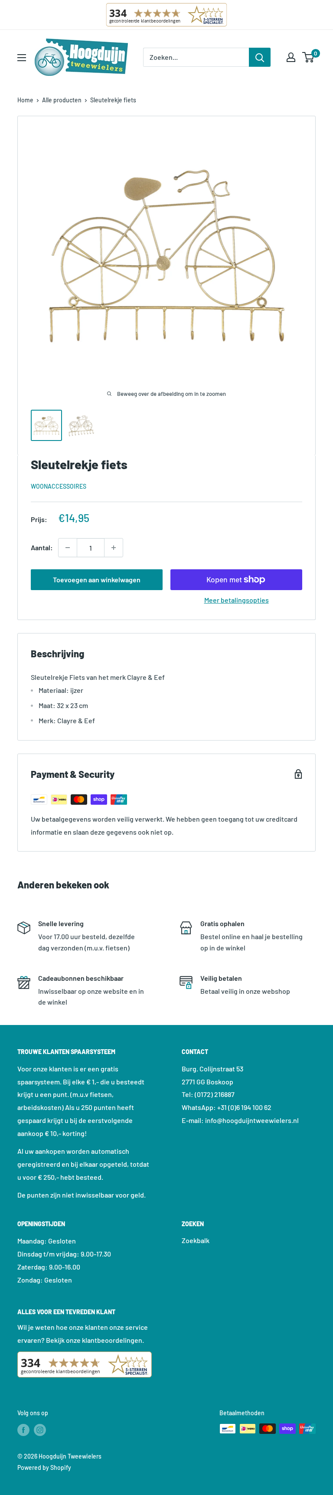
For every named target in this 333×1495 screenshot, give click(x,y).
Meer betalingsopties (236, 600)
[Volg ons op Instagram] (40, 1429)
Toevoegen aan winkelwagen (96, 579)
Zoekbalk (195, 1240)
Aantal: (42, 547)
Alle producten (62, 100)
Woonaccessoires (58, 486)
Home (25, 100)
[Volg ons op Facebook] (23, 1429)
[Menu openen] (21, 57)
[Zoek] (260, 57)
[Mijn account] (291, 57)
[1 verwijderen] (113, 548)
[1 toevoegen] (68, 548)
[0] (308, 57)
